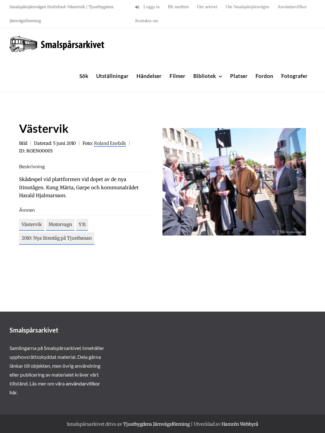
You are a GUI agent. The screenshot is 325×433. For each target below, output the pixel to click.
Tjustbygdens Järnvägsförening (156, 424)
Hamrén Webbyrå (240, 424)
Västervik (32, 224)
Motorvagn (60, 224)
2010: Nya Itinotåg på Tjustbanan (57, 238)
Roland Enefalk (110, 143)
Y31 (82, 224)
